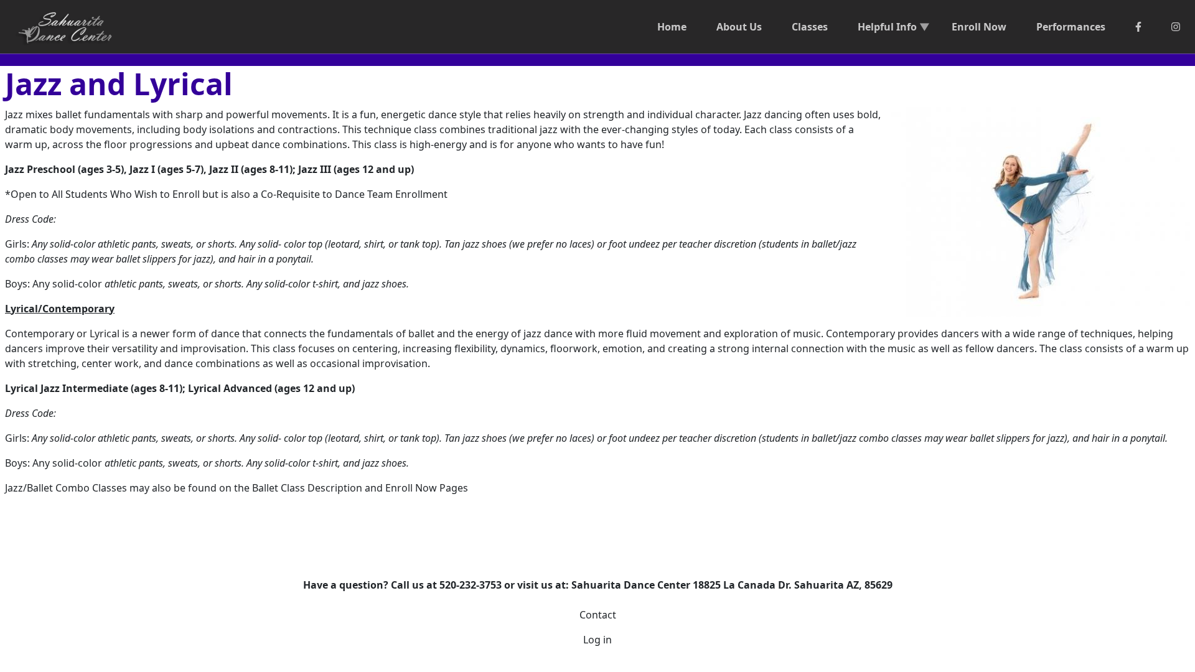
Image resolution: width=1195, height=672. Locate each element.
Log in (597, 639)
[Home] (71, 26)
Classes (810, 27)
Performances (1070, 27)
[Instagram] (1175, 27)
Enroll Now (979, 27)
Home (672, 27)
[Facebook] (1138, 27)
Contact (597, 615)
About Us (739, 27)
